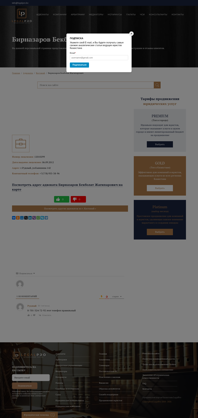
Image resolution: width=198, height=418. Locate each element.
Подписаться (79, 65)
